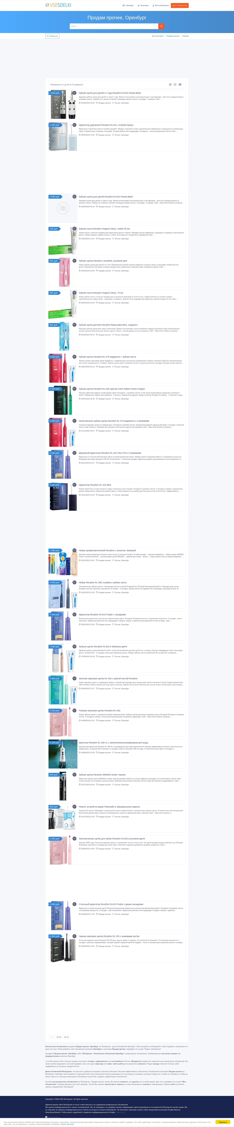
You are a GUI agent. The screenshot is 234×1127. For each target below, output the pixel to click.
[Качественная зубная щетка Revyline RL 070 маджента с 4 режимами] (63, 432)
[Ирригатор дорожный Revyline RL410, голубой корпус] (63, 136)
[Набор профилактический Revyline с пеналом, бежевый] (63, 561)
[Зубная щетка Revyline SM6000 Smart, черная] (63, 786)
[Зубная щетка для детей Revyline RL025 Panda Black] (63, 208)
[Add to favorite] (74, 93)
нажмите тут (120, 1112)
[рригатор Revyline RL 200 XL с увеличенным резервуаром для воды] (63, 754)
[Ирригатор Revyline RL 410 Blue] (63, 496)
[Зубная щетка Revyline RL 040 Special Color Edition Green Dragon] (63, 400)
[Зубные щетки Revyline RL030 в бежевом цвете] (63, 658)
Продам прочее (173, 36)
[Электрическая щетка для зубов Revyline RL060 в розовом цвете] (63, 850)
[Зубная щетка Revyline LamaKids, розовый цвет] (63, 272)
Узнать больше (67, 1124)
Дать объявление (179, 5)
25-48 (59, 1037)
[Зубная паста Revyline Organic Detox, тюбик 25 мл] (63, 240)
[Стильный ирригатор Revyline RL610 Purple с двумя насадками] (63, 915)
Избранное (53, 36)
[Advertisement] (117, 58)
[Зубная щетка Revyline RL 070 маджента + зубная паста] (63, 368)
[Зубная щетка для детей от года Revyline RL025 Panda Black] (63, 104)
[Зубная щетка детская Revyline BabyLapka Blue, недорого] (63, 336)
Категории (144, 5)
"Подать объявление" (152, 1049)
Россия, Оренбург (121, 103)
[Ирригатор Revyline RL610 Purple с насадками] (63, 626)
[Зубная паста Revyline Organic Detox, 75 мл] (63, 304)
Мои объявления (162, 5)
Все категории (157, 36)
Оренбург (130, 5)
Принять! (223, 1121)
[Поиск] (161, 26)
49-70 (66, 1037)
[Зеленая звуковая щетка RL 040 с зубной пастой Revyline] (63, 689)
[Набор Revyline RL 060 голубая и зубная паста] (63, 593)
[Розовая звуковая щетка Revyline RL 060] (63, 722)
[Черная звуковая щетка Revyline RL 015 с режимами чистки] (63, 947)
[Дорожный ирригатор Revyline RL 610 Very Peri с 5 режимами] (63, 464)
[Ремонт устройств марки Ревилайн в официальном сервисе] (63, 818)
